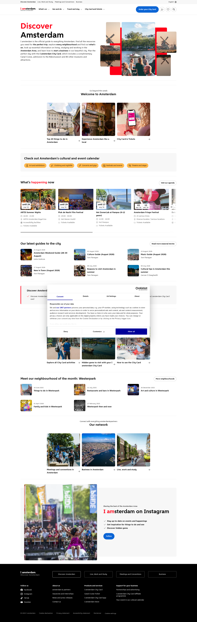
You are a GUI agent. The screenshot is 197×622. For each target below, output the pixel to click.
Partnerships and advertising (128, 590)
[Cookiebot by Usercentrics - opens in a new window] (137, 288)
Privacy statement (62, 613)
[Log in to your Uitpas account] (162, 9)
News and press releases (62, 598)
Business (162, 574)
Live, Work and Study (98, 574)
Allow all (131, 331)
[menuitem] (44, 9)
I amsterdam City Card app (95, 598)
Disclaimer (97, 613)
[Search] (173, 9)
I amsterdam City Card (93, 590)
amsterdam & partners (61, 590)
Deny (66, 331)
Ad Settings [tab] (111, 296)
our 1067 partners (63, 308)
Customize (97, 331)
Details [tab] (85, 296)
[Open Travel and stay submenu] (81, 9)
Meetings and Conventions (130, 574)
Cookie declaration (46, 613)
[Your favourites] (168, 9)
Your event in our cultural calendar (130, 600)
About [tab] (137, 296)
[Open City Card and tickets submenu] (104, 9)
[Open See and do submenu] (63, 9)
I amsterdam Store (91, 602)
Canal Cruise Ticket (92, 594)
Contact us (56, 602)
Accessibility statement (81, 613)
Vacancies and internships (63, 594)
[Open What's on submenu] (49, 9)
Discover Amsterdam (66, 574)
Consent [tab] (60, 297)
